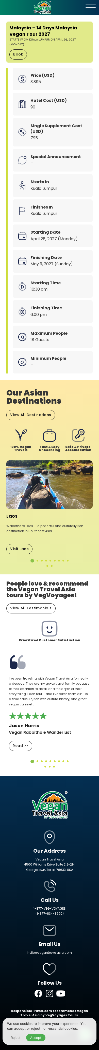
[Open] (91, 8)
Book (18, 54)
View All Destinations (30, 414)
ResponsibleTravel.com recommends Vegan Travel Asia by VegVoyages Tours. (49, 1013)
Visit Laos (19, 548)
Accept (35, 1038)
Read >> (20, 745)
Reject (16, 1038)
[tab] (32, 560)
